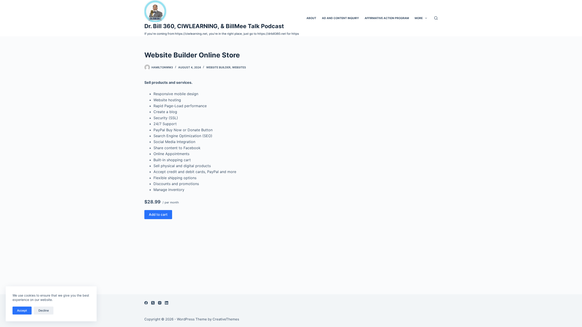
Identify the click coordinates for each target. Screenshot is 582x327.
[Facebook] (146, 303)
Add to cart (158, 214)
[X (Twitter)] (153, 303)
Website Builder (218, 67)
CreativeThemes (226, 319)
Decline (43, 310)
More (419, 18)
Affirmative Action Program (387, 18)
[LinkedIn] (166, 303)
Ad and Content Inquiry (340, 18)
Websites (239, 67)
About (311, 18)
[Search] (436, 18)
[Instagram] (159, 303)
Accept (22, 310)
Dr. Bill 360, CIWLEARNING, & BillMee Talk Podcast (214, 26)
